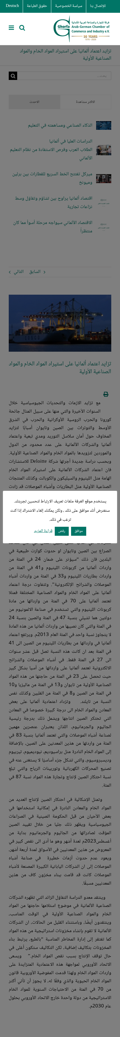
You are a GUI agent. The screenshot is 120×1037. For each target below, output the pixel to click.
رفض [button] (61, 531)
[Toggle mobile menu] (12, 28)
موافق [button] (79, 531)
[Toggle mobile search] (22, 28)
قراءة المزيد (43, 531)
